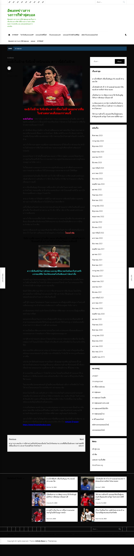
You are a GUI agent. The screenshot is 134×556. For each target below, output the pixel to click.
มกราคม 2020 (97, 346)
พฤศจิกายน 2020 (98, 314)
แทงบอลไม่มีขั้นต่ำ (41, 35)
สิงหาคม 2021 (97, 265)
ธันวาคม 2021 (97, 244)
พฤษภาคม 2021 (98, 281)
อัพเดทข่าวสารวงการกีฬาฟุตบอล (21, 12)
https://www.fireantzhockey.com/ (37, 425)
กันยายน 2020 (97, 325)
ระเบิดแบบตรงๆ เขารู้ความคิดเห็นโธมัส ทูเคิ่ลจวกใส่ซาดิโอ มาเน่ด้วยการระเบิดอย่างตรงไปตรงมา (107, 105)
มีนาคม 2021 (97, 292)
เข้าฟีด (94, 454)
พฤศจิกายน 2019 (98, 357)
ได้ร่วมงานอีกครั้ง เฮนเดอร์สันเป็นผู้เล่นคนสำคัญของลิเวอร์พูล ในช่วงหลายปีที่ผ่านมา (109, 496)
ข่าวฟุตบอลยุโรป (98, 414)
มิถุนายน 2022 (97, 211)
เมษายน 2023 (97, 157)
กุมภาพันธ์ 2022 (98, 233)
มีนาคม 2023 (97, 163)
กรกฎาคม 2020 (98, 335)
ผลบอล (33, 41)
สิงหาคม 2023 (97, 135)
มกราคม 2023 (97, 173)
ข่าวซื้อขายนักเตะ (98, 387)
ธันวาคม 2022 (97, 179)
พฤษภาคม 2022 (98, 217)
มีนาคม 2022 (97, 227)
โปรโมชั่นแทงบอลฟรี (27, 35)
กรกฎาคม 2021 (98, 271)
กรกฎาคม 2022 (98, 206)
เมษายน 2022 (97, 222)
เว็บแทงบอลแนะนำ (55, 35)
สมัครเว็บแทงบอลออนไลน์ (90, 35)
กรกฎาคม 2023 (98, 141)
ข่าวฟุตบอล (10, 57)
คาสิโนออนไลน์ (98, 419)
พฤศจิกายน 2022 (98, 184)
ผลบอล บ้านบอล (71, 422)
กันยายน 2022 (97, 195)
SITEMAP (15, 35)
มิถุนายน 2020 (97, 341)
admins (9, 71)
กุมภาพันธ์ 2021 (98, 298)
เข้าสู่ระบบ (96, 449)
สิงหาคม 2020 (97, 330)
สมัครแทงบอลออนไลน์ (100, 425)
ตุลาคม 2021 (97, 254)
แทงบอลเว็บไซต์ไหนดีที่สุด (71, 35)
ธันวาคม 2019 (97, 352)
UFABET (95, 376)
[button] (126, 35)
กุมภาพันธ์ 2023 (98, 168)
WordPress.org (97, 465)
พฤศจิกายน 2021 (98, 249)
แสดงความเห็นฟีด (98, 460)
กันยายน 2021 (97, 260)
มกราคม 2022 (97, 238)
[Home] (9, 35)
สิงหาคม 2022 (97, 200)
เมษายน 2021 (97, 287)
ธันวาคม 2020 (97, 308)
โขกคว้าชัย (69, 233)
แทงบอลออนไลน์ (98, 430)
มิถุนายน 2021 (97, 276)
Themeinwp (52, 541)
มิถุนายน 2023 (97, 146)
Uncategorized (97, 381)
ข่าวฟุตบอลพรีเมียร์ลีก (100, 408)
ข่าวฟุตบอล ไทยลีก (99, 398)
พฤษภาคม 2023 (98, 152)
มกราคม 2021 (97, 303)
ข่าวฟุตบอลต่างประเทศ (100, 403)
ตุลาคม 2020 (97, 319)
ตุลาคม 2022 (97, 190)
